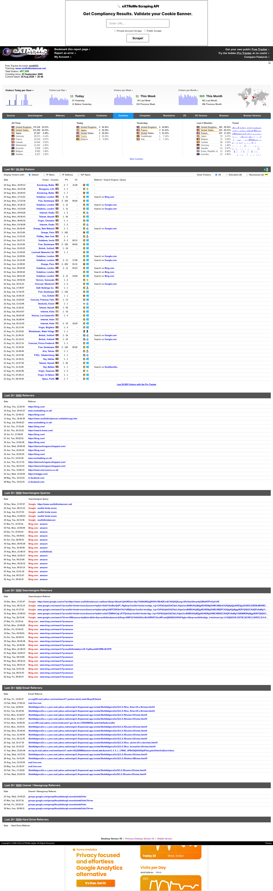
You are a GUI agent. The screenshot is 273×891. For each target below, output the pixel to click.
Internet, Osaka (47, 213)
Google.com (111, 205)
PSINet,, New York (45, 236)
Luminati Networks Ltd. (43, 252)
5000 (19, 395)
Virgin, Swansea (46, 371)
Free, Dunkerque (46, 201)
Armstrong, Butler (45, 185)
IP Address (67, 175)
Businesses (256, 175)
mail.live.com (35, 703)
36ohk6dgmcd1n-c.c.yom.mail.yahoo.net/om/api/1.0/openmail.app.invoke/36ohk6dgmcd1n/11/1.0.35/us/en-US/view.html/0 (87, 715)
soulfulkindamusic (46, 520)
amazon (44, 524)
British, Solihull (46, 248)
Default (35, 175)
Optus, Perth (48, 379)
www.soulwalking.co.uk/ (40, 411)
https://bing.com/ (36, 407)
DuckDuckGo (111, 367)
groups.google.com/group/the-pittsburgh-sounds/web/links (57, 796)
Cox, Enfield (48, 296)
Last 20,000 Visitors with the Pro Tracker (136, 384)
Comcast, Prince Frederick (41, 343)
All (219, 175)
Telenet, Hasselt (46, 217)
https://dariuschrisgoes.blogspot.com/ (47, 446)
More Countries (136, 159)
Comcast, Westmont (44, 284)
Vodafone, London (45, 197)
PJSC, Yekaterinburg (44, 355)
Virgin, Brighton (46, 327)
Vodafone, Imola (46, 240)
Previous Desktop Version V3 (139, 838)
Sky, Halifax (48, 359)
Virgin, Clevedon (46, 220)
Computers (145, 115)
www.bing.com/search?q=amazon (56, 621)
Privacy (268, 843)
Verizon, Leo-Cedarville (43, 315)
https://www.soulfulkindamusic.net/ (54, 504)
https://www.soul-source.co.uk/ (43, 470)
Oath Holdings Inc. (45, 288)
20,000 (20, 169)
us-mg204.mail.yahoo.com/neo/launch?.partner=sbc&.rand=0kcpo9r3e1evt (64, 699)
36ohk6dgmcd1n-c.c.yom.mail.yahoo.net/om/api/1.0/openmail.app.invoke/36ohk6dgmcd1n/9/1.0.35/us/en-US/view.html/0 (87, 770)
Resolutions (169, 115)
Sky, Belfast (48, 367)
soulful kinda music (47, 508)
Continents (101, 115)
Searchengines (35, 115)
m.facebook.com (36, 478)
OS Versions (201, 115)
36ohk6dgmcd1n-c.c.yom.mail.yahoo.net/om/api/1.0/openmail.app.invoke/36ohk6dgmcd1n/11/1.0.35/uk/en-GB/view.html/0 (87, 758)
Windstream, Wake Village (41, 331)
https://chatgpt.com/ (38, 474)
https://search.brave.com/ (40, 430)
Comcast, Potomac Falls (42, 300)
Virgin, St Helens (46, 375)
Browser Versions (252, 115)
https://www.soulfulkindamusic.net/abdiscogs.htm (52, 418)
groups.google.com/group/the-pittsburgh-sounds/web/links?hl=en (60, 800)
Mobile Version (164, 838)
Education (235, 175)
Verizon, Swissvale (45, 280)
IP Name (50, 175)
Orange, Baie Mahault (43, 228)
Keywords (80, 115)
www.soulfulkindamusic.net (30, 68)
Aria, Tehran (48, 351)
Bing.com (109, 197)
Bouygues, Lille (46, 189)
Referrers (60, 115)
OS (184, 115)
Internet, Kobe (47, 311)
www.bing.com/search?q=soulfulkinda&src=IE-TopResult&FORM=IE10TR (75, 649)
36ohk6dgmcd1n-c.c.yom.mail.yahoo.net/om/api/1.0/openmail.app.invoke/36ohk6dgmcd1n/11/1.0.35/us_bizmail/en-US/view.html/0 (91, 746)
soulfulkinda (46, 551)
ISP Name (85, 175)
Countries (123, 115)
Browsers (224, 115)
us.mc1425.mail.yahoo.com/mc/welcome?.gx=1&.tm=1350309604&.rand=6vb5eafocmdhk (71, 723)
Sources (11, 115)
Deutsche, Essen (46, 304)
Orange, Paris (47, 232)
